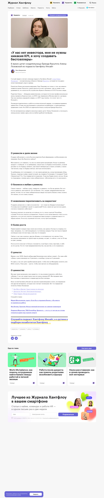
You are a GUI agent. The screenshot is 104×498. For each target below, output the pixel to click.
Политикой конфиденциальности (51, 418)
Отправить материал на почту (58, 15)
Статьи (24, 15)
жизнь (29, 329)
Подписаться (68, 414)
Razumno (46, 81)
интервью (36, 329)
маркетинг (15, 329)
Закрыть (35, 494)
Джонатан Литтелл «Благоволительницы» (27, 291)
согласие (18, 418)
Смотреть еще (87, 348)
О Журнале (81, 7)
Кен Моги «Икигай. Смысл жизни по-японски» (29, 289)
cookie (19, 495)
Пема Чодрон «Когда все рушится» (25, 293)
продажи (22, 329)
